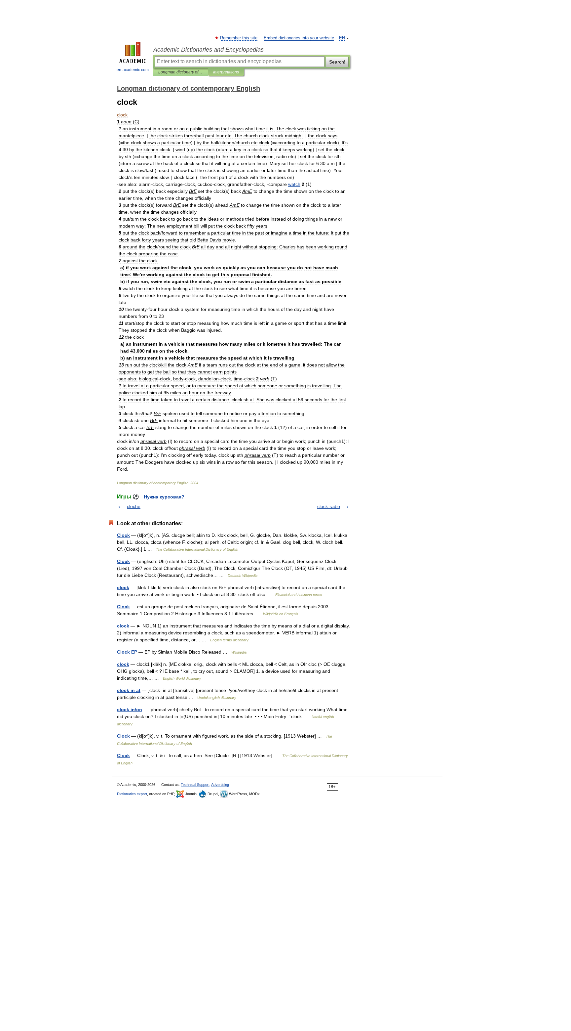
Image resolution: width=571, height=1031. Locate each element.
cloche (133, 506)
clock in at (128, 690)
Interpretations (226, 72)
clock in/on (129, 709)
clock (123, 587)
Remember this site (239, 38)
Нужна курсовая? (164, 496)
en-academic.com (133, 69)
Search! (337, 61)
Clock (123, 535)
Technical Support (195, 785)
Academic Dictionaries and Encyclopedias (208, 49)
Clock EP (127, 652)
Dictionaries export (132, 794)
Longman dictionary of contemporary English (180, 72)
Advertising (220, 785)
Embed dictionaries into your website (299, 38)
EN (342, 38)
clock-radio (328, 506)
